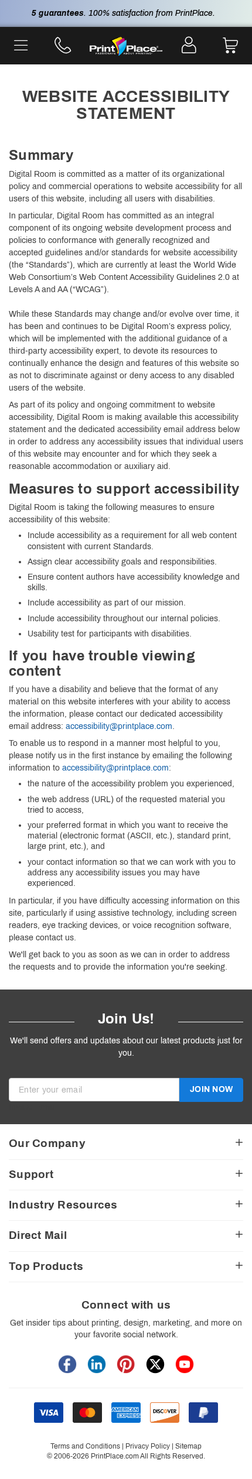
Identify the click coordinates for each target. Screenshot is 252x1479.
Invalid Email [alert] (32, 1107)
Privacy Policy (147, 1446)
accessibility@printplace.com (119, 726)
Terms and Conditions (85, 1446)
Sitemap (188, 1446)
